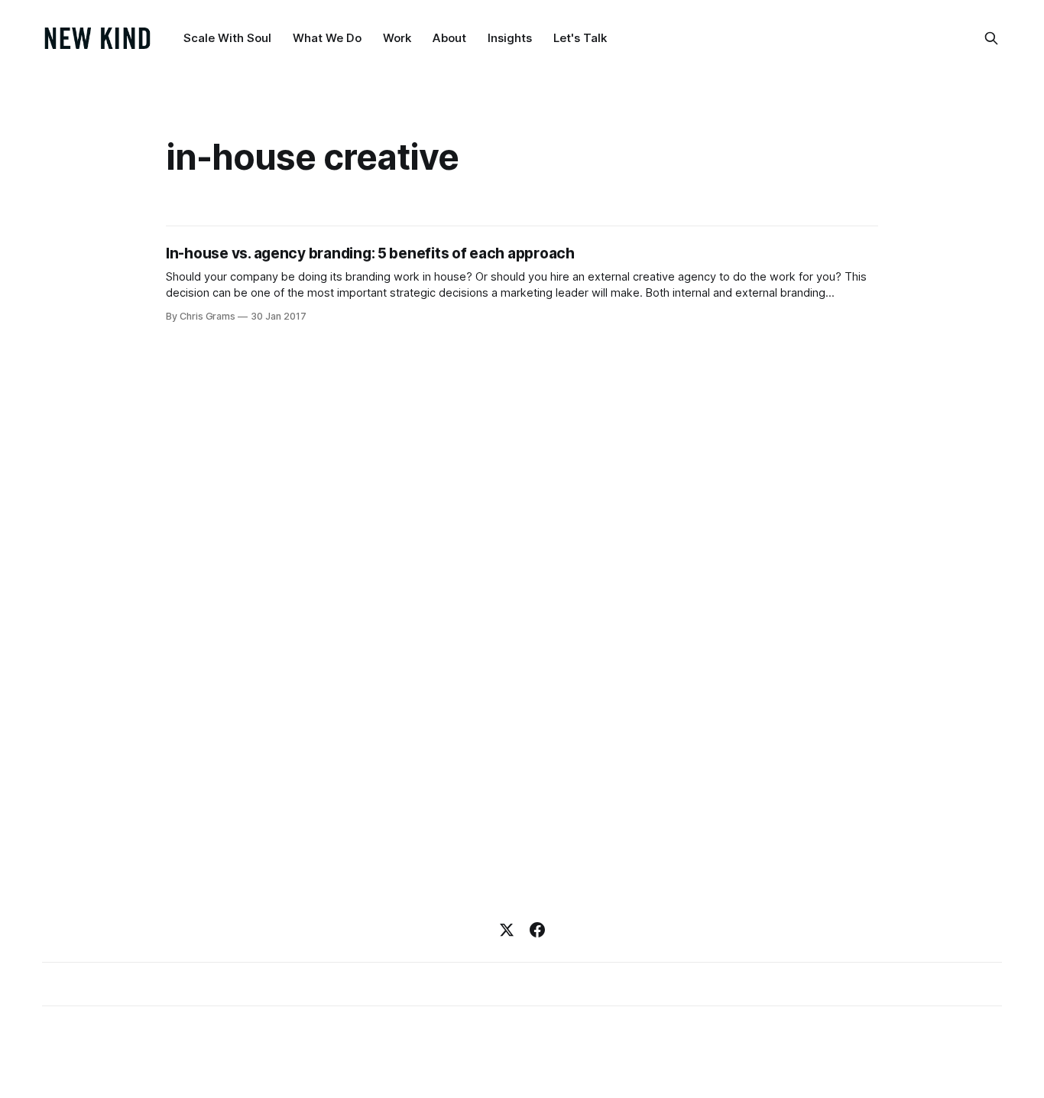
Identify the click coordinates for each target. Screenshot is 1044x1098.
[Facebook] (537, 929)
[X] (506, 929)
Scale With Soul (227, 38)
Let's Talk (580, 38)
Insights (510, 38)
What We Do (327, 38)
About (449, 38)
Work (397, 38)
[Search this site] (991, 38)
